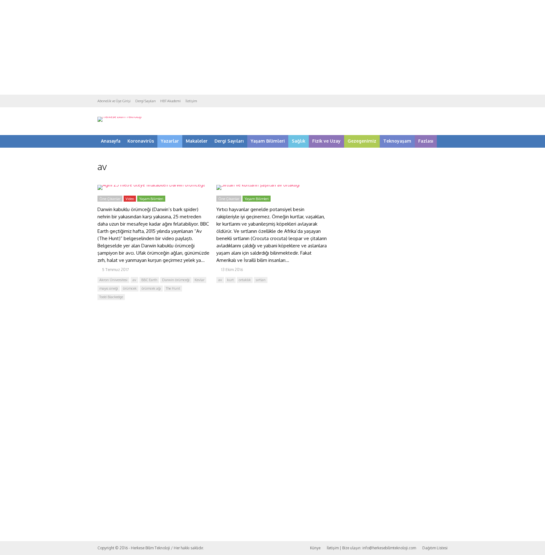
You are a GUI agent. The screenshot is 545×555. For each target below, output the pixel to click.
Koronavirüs (140, 141)
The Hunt (173, 288)
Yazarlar (170, 141)
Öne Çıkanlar (109, 199)
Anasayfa (110, 141)
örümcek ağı (151, 288)
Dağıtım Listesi (435, 548)
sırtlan (261, 280)
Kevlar (199, 280)
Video (130, 199)
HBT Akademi (170, 101)
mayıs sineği (108, 288)
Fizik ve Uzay (326, 141)
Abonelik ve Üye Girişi (114, 101)
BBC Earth (149, 280)
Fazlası (425, 141)
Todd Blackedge (111, 297)
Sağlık (298, 141)
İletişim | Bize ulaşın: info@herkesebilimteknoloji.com (371, 548)
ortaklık (245, 280)
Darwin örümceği (176, 280)
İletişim (191, 101)
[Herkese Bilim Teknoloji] (119, 116)
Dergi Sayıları (145, 101)
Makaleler (197, 141)
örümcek (130, 288)
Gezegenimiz (362, 141)
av (134, 280)
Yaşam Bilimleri (268, 141)
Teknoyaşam (397, 141)
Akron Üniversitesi (113, 280)
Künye (315, 548)
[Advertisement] (272, 47)
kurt (230, 280)
